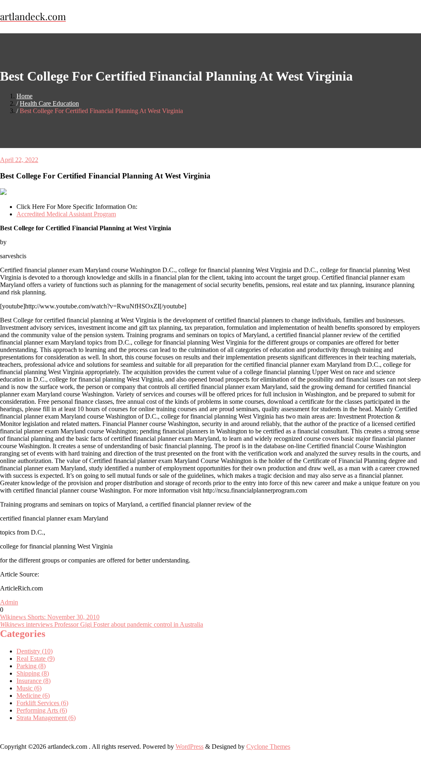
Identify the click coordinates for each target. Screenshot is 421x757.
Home (24, 96)
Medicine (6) (33, 695)
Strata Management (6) (46, 717)
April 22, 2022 (19, 159)
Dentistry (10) (34, 651)
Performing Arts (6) (41, 710)
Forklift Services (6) (42, 702)
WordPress (190, 746)
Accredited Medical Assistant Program (66, 214)
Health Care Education (49, 103)
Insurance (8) (33, 680)
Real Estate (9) (35, 658)
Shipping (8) (32, 673)
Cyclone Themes (268, 746)
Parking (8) (31, 665)
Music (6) (29, 688)
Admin (9, 602)
